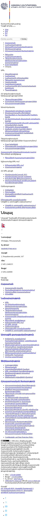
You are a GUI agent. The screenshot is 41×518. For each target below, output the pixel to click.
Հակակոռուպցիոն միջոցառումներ (20, 207)
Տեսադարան (11, 367)
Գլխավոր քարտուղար (15, 80)
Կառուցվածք (11, 82)
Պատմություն (11, 90)
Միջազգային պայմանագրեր (13, 200)
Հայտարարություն (13, 167)
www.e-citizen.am (34, 481)
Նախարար (10, 76)
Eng (6, 31)
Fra (6, 35)
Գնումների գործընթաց (15, 320)
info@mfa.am (18, 479)
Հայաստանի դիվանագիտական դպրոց (18, 152)
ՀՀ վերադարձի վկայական (17, 397)
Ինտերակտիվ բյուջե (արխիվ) (18, 176)
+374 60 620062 (16, 477)
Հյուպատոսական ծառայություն (19, 51)
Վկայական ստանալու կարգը (18, 111)
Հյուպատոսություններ (15, 103)
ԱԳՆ (7, 302)
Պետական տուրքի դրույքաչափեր (20, 393)
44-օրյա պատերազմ (14, 357)
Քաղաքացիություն (13, 407)
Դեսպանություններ (13, 99)
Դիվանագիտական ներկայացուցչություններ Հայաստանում (16, 60)
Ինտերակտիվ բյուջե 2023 (16, 174)
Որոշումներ (10, 192)
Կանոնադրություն (13, 84)
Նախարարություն (13, 45)
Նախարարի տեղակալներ (16, 78)
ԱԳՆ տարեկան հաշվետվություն (19, 371)
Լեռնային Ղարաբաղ (14, 355)
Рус (6, 33)
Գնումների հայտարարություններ (20, 158)
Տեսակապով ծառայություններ (18, 421)
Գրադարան (10, 375)
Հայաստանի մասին (14, 288)
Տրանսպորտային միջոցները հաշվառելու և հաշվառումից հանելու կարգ (21, 115)
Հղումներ (9, 294)
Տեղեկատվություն (13, 49)
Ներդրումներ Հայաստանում (17, 292)
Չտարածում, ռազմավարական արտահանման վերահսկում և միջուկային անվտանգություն (19, 349)
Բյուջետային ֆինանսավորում (18, 178)
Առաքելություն (11, 74)
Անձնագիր (9, 395)
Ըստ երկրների (11, 65)
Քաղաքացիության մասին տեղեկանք (21, 409)
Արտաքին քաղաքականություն (19, 47)
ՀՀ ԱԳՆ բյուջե (11, 324)
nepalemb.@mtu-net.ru (8, 248)
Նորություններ (11, 365)
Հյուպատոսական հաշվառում (18, 387)
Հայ (6, 29)
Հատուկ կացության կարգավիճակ (20, 411)
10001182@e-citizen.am (13, 481)
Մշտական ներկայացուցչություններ (21, 101)
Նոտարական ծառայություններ (19, 405)
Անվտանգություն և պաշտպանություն (22, 345)
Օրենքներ (9, 190)
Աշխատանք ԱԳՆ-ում (14, 165)
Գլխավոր (9, 54)
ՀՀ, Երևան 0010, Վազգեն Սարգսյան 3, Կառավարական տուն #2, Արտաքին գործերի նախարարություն (17, 490)
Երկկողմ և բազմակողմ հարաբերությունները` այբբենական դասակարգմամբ (21, 341)
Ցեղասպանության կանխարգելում (20, 353)
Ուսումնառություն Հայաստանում (20, 290)
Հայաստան (10, 43)
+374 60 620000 (15, 475)
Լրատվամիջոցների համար (17, 369)
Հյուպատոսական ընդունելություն (20, 385)
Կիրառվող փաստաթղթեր (16, 127)
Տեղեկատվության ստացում (17, 373)
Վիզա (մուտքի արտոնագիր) (17, 399)
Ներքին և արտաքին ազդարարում (20, 205)
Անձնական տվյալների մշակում (19, 377)
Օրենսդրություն (12, 326)
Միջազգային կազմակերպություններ (21, 146)
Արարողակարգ (12, 308)
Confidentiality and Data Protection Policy (19, 437)
